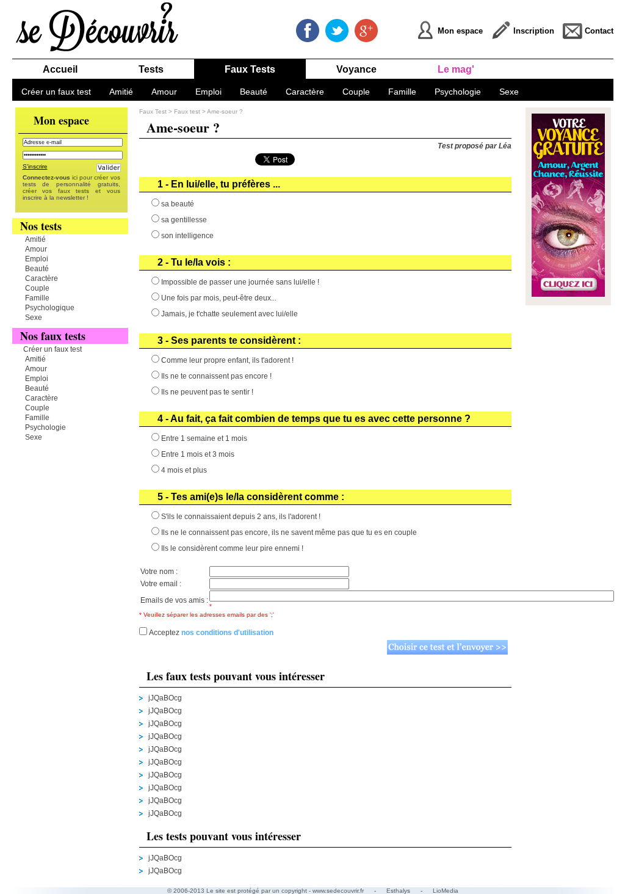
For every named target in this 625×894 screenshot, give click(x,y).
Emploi (208, 91)
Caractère (305, 91)
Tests (151, 69)
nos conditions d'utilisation (227, 632)
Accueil (60, 69)
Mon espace (61, 120)
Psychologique (49, 307)
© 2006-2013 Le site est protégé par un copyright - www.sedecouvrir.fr (265, 890)
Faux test (188, 111)
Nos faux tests (52, 336)
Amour (164, 91)
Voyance (356, 69)
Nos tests (41, 226)
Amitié (121, 91)
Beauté (253, 91)
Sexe (509, 91)
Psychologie (458, 91)
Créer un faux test (56, 91)
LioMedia (445, 890)
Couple (356, 91)
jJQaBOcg (165, 698)
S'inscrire (35, 166)
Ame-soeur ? (225, 111)
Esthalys (398, 890)
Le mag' (456, 69)
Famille (402, 91)
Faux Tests (250, 69)
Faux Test (153, 111)
